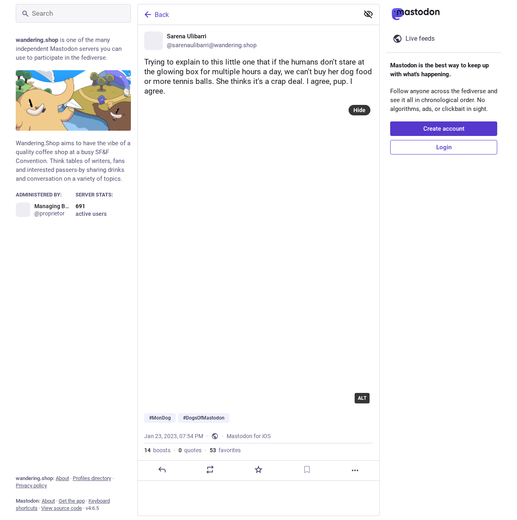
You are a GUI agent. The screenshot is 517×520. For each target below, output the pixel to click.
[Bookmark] (307, 469)
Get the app (72, 501)
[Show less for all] (368, 14)
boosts (157, 450)
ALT (362, 398)
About (62, 478)
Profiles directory (92, 478)
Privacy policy (31, 485)
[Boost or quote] (210, 469)
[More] (355, 470)
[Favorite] (258, 469)
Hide (359, 110)
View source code (61, 508)
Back (162, 15)
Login (444, 147)
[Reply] (162, 469)
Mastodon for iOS (249, 436)
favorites (225, 450)
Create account (443, 128)
